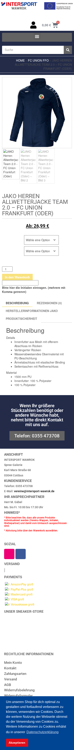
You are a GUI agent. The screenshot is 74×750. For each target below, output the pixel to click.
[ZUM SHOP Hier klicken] (37, 629)
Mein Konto (13, 663)
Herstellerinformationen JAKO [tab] (32, 311)
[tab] (65, 309)
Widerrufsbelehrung (19, 690)
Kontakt (10, 668)
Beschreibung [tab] (17, 303)
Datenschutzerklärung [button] (43, 732)
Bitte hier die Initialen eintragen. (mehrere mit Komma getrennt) (33, 290)
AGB (7, 685)
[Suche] (68, 50)
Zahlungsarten (15, 674)
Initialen (8, 248)
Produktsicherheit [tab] (21, 319)
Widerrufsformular (18, 696)
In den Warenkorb (17, 277)
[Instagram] (9, 554)
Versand (10, 679)
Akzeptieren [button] (17, 742)
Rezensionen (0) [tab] (49, 303)
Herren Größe (13, 237)
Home (20, 60)
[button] (37, 36)
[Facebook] (20, 554)
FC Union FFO (38, 60)
